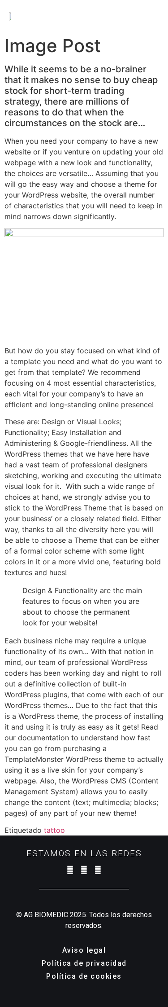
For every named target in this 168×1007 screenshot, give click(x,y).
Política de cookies (84, 976)
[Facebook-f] (84, 869)
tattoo (54, 830)
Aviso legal (84, 950)
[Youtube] (98, 869)
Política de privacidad (84, 963)
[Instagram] (70, 869)
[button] (158, 15)
